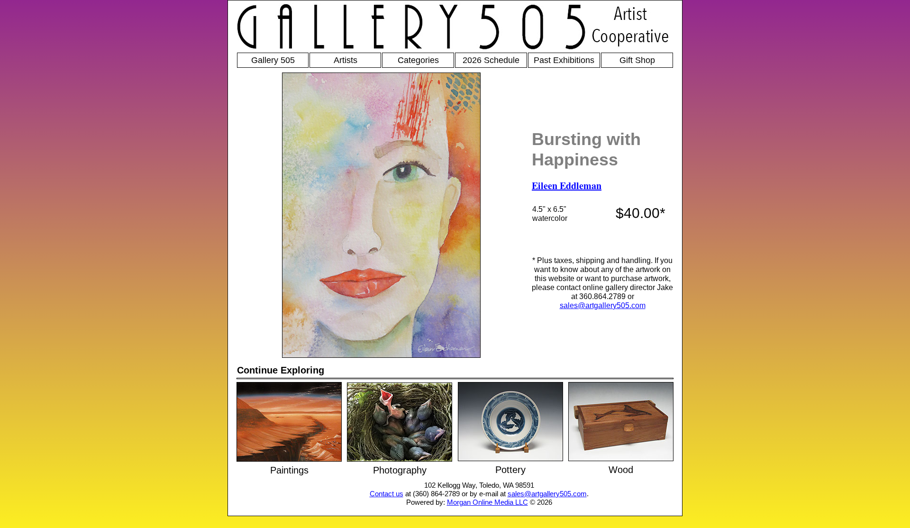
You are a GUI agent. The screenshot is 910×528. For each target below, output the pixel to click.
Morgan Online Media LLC (487, 502)
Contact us (386, 494)
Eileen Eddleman (566, 185)
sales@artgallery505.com (603, 305)
